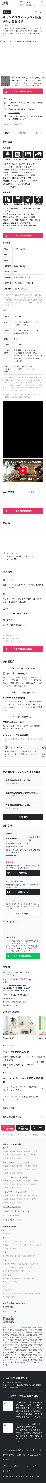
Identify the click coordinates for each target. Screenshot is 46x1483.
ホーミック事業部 (9, 1267)
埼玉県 (5, 1154)
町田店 (37, 1245)
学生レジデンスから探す (12, 1220)
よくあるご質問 (34, 1454)
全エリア (28, 1135)
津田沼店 (13, 1248)
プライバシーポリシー (12, 1466)
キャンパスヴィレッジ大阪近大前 (15, 980)
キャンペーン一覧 (9, 1311)
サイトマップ (30, 1466)
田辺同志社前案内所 (25, 1267)
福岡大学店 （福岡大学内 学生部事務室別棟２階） (22, 1293)
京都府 (26, 1154)
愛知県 (12, 1154)
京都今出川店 (23, 1264)
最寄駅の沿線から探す (12, 1116)
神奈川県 (27, 1151)
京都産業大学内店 (9, 1264)
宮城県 (12, 1151)
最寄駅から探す (9, 1108)
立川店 (5, 1248)
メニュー (41, 5)
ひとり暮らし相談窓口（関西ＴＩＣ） (17, 1271)
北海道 (5, 1151)
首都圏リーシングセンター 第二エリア (18, 1241)
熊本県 (19, 1158)
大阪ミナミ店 (20, 1278)
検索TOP (6, 1148)
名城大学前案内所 (28, 1256)
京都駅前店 (34, 1264)
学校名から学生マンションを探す (15, 1192)
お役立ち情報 (8, 1307)
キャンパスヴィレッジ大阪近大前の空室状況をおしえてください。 (21, 1088)
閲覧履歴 (28, 5)
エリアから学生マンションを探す (15, 1177)
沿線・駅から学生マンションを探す (16, 1162)
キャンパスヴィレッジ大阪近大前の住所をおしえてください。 (21, 1098)
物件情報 (6, 133)
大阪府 (37, 1135)
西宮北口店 (7, 1282)
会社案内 (6, 1470)
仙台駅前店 (7, 1233)
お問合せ (6, 1459)
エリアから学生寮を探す (12, 1207)
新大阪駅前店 (8, 1278)
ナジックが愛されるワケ (13, 1450)
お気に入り (21, 5)
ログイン (35, 5)
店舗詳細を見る (11, 855)
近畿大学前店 (32, 1278)
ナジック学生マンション (12, 1135)
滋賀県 (19, 1154)
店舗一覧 (21, 1454)
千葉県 (34, 1151)
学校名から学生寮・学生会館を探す (16, 1211)
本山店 (17, 1256)
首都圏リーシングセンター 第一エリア (18, 1245)
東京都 (19, 1151)
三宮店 (15, 1282)
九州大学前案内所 (9, 1297)
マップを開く (14, 112)
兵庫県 (33, 1154)
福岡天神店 (7, 1290)
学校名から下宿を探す (11, 1215)
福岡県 (12, 1158)
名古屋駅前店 (8, 1256)
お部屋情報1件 (22, 133)
